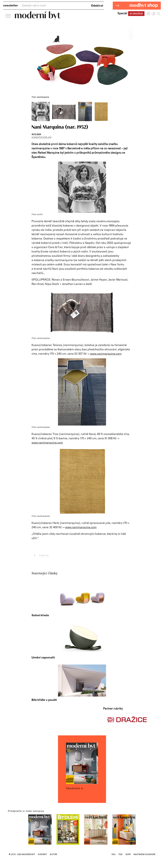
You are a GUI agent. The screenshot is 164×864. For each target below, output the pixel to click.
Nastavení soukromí (144, 854)
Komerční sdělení (41, 137)
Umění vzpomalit (43, 657)
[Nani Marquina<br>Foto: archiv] (42, 120)
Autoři (53, 854)
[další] (129, 111)
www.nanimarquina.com (106, 353)
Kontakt (42, 854)
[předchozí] (34, 111)
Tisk (120, 854)
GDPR (128, 854)
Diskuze (41, 555)
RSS (113, 854)
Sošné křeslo (40, 615)
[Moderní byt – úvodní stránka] (38, 19)
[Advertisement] (69, 548)
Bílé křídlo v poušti (44, 700)
